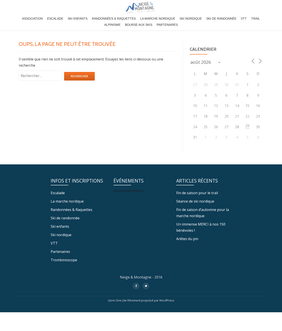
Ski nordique (191, 18)
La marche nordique (157, 18)
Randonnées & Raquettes (114, 18)
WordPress (166, 300)
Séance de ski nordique (195, 201)
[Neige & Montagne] (141, 7)
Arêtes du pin (187, 238)
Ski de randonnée (221, 18)
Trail (255, 18)
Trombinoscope (64, 260)
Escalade (55, 18)
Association (32, 18)
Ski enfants (77, 18)
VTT (244, 18)
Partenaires (167, 24)
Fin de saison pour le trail (197, 192)
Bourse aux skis (138, 24)
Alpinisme (112, 24)
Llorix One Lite (117, 300)
